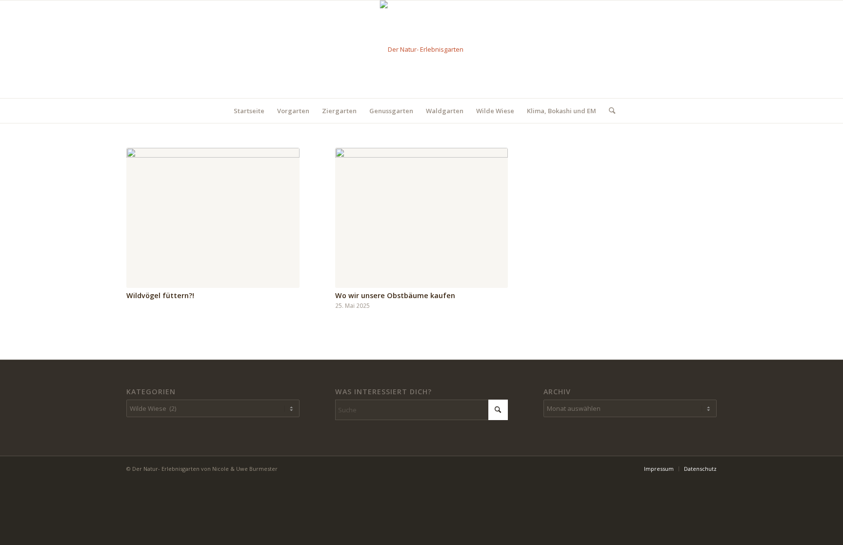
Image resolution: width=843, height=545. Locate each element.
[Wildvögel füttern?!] (213, 218)
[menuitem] (249, 111)
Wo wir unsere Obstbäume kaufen (395, 295)
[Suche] (608, 111)
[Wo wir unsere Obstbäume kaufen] (421, 218)
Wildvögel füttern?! (160, 295)
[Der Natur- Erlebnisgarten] (421, 49)
